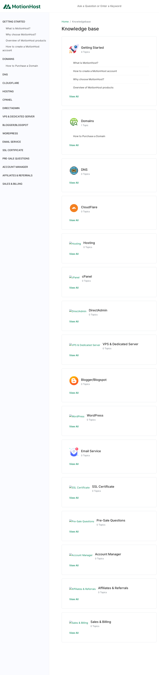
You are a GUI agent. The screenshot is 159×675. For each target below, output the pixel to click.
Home (65, 21)
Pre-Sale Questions (15, 158)
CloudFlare (10, 83)
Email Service (11, 141)
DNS (5, 74)
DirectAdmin (11, 108)
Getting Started (13, 21)
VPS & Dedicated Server (18, 116)
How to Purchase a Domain (21, 65)
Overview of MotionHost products (25, 40)
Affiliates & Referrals (17, 175)
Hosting (8, 91)
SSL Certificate (12, 150)
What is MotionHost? (17, 28)
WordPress (10, 133)
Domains (8, 58)
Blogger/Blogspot (15, 125)
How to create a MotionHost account (20, 48)
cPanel (7, 99)
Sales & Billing (12, 183)
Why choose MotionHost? (20, 34)
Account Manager (15, 166)
